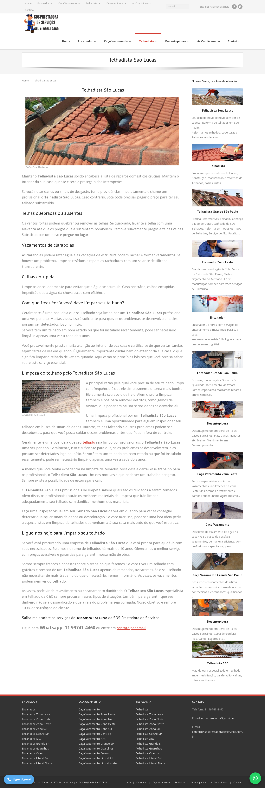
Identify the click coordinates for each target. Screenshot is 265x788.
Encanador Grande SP (35, 743)
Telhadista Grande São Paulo (217, 211)
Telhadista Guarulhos (148, 748)
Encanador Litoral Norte (37, 763)
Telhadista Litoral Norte (150, 763)
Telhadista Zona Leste (217, 110)
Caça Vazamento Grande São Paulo (217, 575)
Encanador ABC (32, 739)
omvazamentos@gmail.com (218, 718)
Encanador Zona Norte (36, 719)
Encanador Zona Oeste (36, 724)
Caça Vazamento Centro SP (96, 734)
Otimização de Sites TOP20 (93, 782)
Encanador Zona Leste (217, 262)
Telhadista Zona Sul (147, 729)
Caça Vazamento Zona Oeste (97, 724)
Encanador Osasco (34, 753)
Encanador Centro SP (35, 734)
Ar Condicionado (141, 3)
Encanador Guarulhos (35, 748)
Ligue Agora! (22, 779)
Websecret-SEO (50, 782)
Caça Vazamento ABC (92, 739)
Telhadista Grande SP (148, 743)
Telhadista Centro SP (148, 734)
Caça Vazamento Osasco (94, 753)
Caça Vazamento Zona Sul (95, 729)
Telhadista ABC (217, 663)
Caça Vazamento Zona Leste (217, 474)
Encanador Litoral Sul (35, 758)
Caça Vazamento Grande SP (96, 743)
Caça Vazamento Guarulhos (96, 748)
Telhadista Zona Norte (149, 719)
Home (28, 3)
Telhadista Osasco (147, 753)
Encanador (43, 3)
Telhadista (91, 3)
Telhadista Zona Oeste (149, 724)
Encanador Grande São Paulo (217, 373)
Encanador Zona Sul (34, 729)
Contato (29, 10)
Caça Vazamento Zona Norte (97, 719)
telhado (89, 442)
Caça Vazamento (67, 3)
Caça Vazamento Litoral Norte (98, 763)
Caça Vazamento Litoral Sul (96, 758)
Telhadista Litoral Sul (148, 758)
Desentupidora (115, 3)
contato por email (131, 628)
